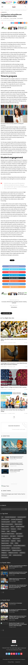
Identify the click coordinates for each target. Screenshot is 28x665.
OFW (12, 543)
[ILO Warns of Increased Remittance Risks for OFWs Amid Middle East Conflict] (4, 567)
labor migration (5, 536)
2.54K (26, 389)
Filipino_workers (5, 526)
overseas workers (6, 548)
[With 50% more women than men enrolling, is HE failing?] (14, 400)
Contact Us (17, 662)
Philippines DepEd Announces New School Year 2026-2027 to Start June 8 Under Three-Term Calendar (17, 617)
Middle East (20, 536)
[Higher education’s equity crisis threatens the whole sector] (14, 329)
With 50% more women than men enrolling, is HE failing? (13, 410)
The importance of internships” (15, 603)
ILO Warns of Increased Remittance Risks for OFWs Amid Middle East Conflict (18, 566)
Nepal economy (5, 543)
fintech (12, 526)
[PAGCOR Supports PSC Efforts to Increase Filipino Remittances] (5, 458)
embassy (20, 521)
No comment (20, 18)
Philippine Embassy (16, 550)
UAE (10, 555)
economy (14, 521)
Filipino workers (18, 524)
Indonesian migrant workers (8, 533)
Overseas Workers (16, 447)
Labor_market (22, 446)
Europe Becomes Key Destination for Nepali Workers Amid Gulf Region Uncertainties (18, 573)
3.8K (26, 366)
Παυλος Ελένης (5, 557)
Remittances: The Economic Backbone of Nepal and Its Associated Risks (13, 450)
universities (4, 12)
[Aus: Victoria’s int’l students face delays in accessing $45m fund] (4, 611)
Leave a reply (6, 313)
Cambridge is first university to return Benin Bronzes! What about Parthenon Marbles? (14, 363)
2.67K (26, 342)
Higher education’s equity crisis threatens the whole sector (14, 339)
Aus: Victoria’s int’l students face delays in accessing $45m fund (18, 610)
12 (25, 452)
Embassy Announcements (8, 446)
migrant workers (16, 538)
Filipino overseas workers (7, 524)
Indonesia (13, 531)
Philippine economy (6, 550)
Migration (5, 447)
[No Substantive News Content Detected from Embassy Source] (5, 465)
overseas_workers (16, 548)
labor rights (12, 536)
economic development (10, 517)
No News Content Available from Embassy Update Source (16, 470)
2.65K (26, 413)
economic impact (5, 519)
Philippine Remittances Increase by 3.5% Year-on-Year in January (17, 579)
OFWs (16, 543)
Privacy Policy (11, 662)
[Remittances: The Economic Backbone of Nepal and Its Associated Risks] (14, 446)
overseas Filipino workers (19, 545)
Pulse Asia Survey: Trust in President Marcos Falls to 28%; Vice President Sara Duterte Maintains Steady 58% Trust (18, 586)
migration (13, 540)
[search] (25, 7)
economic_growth (6, 521)
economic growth (22, 517)
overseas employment (6, 545)
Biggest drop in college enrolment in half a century (13, 387)
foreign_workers (5, 529)
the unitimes (4, 342)
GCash (19, 529)
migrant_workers (5, 540)
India (8, 531)
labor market (19, 533)
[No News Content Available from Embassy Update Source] (5, 471)
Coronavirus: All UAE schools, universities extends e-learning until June (13, 302)
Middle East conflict (6, 538)
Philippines (4, 552)
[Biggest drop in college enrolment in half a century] (14, 377)
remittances (4, 555)
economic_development (16, 519)
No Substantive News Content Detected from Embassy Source (16, 464)
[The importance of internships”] (4, 605)
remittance (22, 552)
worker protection (17, 555)
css (2, 517)
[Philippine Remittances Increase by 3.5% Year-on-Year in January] (4, 580)
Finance (16, 446)
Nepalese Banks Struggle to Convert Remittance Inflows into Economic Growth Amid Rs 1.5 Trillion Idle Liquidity (18, 624)
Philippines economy (13, 552)
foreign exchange (20, 526)
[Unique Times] (14, 6)
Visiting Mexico (14, 307)
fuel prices (13, 529)
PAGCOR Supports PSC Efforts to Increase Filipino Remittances (16, 457)
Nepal (10, 447)
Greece (3, 531)
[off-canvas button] (2, 7)
